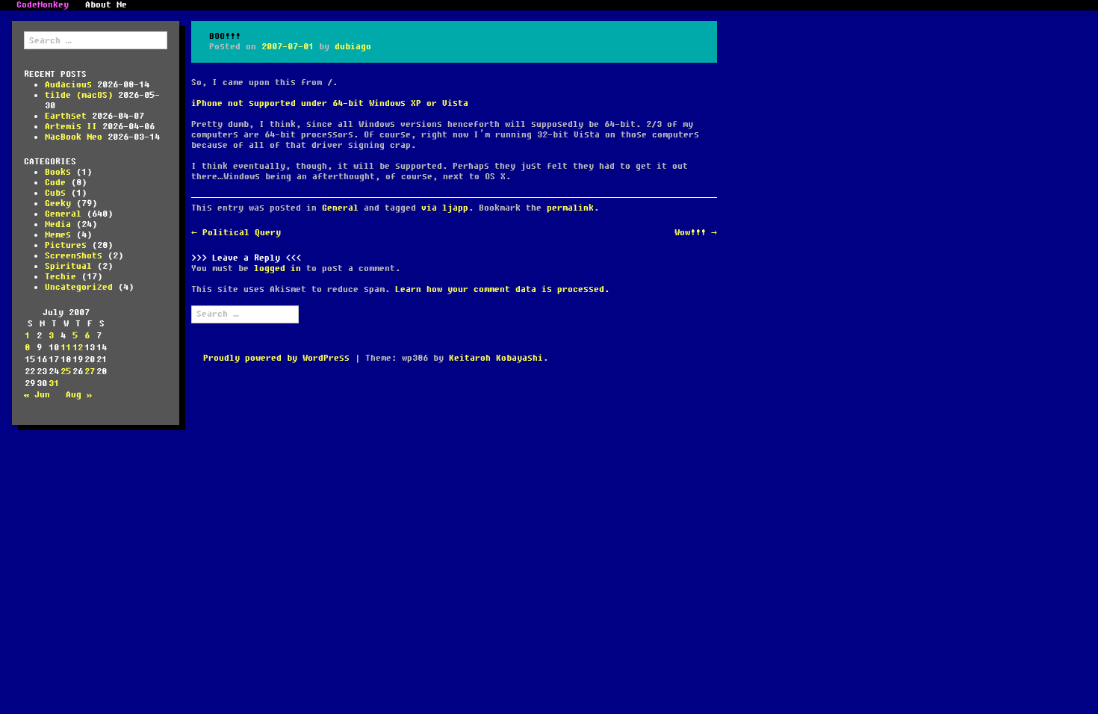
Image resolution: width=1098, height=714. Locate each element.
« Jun (37, 394)
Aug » (79, 394)
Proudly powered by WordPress (276, 358)
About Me (106, 5)
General (63, 214)
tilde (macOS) (79, 95)
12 (77, 347)
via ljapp (444, 208)
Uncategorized (79, 287)
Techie (60, 276)
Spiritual (68, 266)
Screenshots (73, 255)
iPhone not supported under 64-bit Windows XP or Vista (329, 103)
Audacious (68, 84)
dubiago (353, 46)
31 (54, 383)
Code (55, 182)
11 (66, 347)
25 (66, 371)
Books (58, 172)
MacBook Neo (73, 137)
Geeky (58, 203)
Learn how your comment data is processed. (502, 289)
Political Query (236, 232)
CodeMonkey (42, 5)
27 (89, 371)
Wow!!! (695, 232)
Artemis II (71, 126)
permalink (570, 208)
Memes (58, 234)
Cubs (55, 193)
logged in (277, 268)
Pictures (66, 245)
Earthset (66, 116)
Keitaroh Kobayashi (496, 358)
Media (58, 224)
